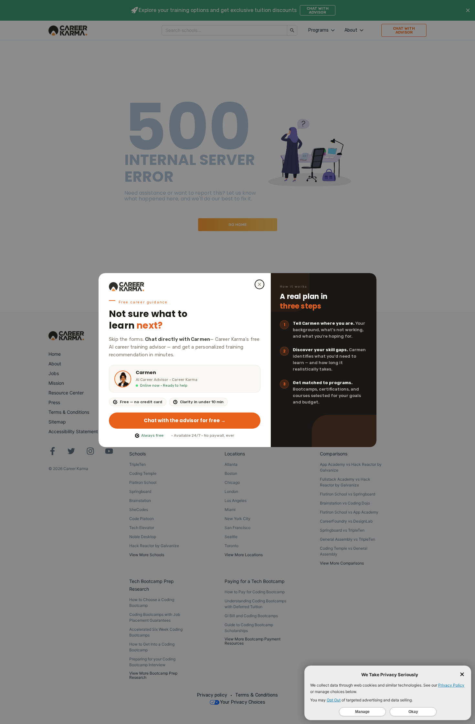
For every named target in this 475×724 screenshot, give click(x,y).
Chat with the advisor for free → (185, 420)
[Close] (259, 284)
